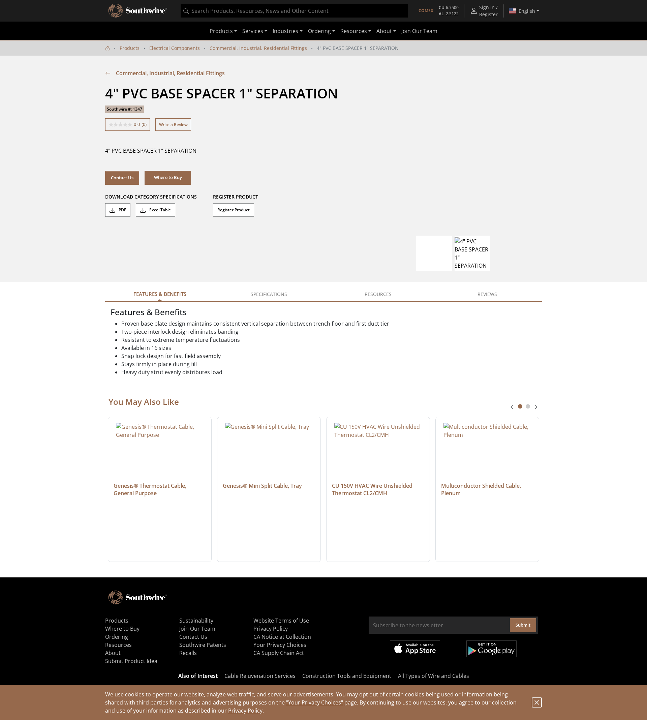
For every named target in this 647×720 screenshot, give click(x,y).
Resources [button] (353, 31)
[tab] (520, 406)
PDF (122, 210)
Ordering (116, 636)
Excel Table (159, 210)
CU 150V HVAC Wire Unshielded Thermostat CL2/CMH (373, 489)
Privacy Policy (245, 710)
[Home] (107, 48)
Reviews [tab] (487, 294)
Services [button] (252, 31)
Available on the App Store (415, 648)
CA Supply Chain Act (278, 653)
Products (130, 48)
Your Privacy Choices (279, 645)
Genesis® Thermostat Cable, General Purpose (151, 489)
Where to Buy (122, 628)
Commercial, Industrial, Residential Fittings (258, 48)
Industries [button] (285, 31)
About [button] (384, 31)
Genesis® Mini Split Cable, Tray (262, 485)
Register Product (233, 210)
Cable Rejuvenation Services (260, 676)
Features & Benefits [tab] (159, 294)
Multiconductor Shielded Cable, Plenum (481, 489)
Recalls (188, 653)
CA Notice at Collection (282, 636)
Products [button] (221, 31)
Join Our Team (419, 31)
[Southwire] (138, 11)
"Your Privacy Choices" (314, 702)
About (113, 653)
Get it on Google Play (491, 648)
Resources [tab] (378, 294)
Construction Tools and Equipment (346, 676)
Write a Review (173, 124)
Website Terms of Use (281, 620)
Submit (523, 625)
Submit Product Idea (131, 661)
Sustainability (196, 620)
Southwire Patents (202, 645)
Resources (118, 645)
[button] (168, 177)
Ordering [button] (319, 31)
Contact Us (122, 178)
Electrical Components (174, 48)
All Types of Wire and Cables (433, 676)
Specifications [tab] (269, 294)
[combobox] (294, 11)
